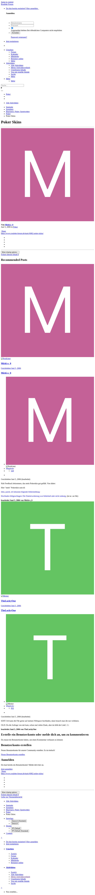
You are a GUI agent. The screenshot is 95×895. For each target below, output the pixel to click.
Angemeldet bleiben (19, 30)
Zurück (14, 854)
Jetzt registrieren (12, 41)
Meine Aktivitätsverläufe (20, 68)
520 (12, 471)
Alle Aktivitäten (17, 65)
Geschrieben (11, 368)
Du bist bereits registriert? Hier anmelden (22, 8)
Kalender (14, 54)
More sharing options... (10, 252)
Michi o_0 (9, 225)
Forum (13, 52)
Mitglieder (15, 56)
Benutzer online (17, 59)
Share (3, 231)
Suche (13, 74)
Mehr (13, 61)
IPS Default (16, 828)
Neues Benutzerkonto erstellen (13, 754)
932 (12, 708)
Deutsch (15, 823)
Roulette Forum (7, 4)
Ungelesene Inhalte (18, 70)
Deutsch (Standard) (19, 821)
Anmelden (15, 33)
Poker (15, 227)
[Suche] (2, 90)
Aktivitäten (10, 63)
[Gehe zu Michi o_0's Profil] (47, 220)
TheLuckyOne (8, 610)
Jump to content (7, 2)
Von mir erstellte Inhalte (20, 72)
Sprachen (9, 818)
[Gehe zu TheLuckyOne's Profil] (47, 594)
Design (9, 826)
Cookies (9, 833)
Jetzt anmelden (6, 769)
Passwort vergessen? (19, 37)
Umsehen (9, 50)
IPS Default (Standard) (20, 831)
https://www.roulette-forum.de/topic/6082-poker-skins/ (22, 233)
